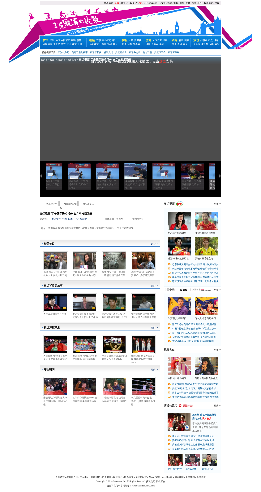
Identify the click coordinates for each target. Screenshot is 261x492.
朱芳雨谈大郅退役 (177, 318)
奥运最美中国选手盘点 (206, 378)
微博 (182, 3)
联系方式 (128, 477)
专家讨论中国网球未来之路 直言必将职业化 (194, 337)
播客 (175, 3)
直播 (139, 40)
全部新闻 (190, 477)
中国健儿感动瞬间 (177, 378)
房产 (157, 3)
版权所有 (160, 481)
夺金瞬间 (106, 40)
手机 (80, 44)
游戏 (148, 44)
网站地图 (179, 477)
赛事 (98, 40)
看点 (210, 40)
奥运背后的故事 (80, 52)
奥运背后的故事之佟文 (54, 313)
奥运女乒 (56, 219)
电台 (115, 44)
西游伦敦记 (63, 52)
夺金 (174, 44)
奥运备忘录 (134, 52)
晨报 (217, 44)
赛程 (124, 40)
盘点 (180, 44)
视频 (169, 3)
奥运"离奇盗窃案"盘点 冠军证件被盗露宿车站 (195, 384)
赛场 (181, 40)
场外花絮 (94, 44)
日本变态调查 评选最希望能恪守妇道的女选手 (195, 392)
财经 (141, 3)
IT (146, 3)
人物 (211, 44)
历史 (124, 44)
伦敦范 (204, 44)
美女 (185, 44)
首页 (45, 40)
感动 (114, 40)
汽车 (151, 3)
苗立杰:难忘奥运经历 (205, 318)
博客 (194, 3)
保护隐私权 (141, 477)
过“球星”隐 (207, 469)
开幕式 (56, 44)
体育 (123, 3)
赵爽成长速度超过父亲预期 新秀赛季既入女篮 (195, 277)
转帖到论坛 (89, 203)
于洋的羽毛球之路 (204, 258)
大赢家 (154, 44)
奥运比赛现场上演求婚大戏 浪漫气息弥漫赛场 (195, 397)
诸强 (73, 40)
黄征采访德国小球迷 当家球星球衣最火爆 (193, 440)
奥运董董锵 (173, 52)
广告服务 (106, 477)
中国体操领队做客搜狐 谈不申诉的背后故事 (194, 328)
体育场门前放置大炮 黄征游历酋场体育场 (193, 436)
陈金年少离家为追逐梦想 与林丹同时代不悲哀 (195, 273)
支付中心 (84, 477)
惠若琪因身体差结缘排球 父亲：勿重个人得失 (195, 281)
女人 (163, 3)
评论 (68, 44)
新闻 (117, 3)
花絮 (74, 44)
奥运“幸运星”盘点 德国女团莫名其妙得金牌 (194, 388)
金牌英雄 (47, 44)
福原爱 (83, 219)
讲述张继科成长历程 (178, 258)
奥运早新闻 (95, 52)
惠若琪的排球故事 (177, 233)
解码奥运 (108, 52)
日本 (70, 219)
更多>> (154, 243)
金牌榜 (132, 40)
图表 (186, 40)
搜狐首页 (108, 3)
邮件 (188, 3)
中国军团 (65, 40)
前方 (63, 44)
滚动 (52, 40)
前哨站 (203, 40)
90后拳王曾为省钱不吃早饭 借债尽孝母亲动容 (195, 268)
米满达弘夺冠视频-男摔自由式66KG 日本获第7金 (55, 401)
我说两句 (208, 3)
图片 (174, 40)
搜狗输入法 (72, 477)
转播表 (136, 44)
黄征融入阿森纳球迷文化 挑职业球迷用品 (193, 444)
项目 (79, 40)
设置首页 (60, 477)
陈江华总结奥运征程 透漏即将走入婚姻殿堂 (194, 324)
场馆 (130, 44)
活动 (165, 40)
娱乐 (132, 3)
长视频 (103, 44)
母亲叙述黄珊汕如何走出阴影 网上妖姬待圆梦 (195, 264)
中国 (64, 219)
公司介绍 (168, 477)
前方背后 (147, 52)
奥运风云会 (160, 52)
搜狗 (217, 3)
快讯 (57, 40)
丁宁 (76, 219)
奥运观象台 (121, 52)
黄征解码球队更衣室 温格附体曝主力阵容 (193, 448)
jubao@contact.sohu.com (143, 485)
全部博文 (201, 477)
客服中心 (117, 477)
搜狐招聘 (95, 477)
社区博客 (157, 40)
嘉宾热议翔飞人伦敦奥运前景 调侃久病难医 (194, 332)
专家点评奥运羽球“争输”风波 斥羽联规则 (193, 341)
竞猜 (161, 44)
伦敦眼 (196, 44)
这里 (162, 61)
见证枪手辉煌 (175, 469)
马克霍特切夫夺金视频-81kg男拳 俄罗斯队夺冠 (143, 401)
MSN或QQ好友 (68, 204)
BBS (200, 3)
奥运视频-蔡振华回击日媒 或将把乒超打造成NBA (143, 359)
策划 (196, 40)
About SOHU (155, 477)
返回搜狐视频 (242, 48)
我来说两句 (52, 203)
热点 (109, 44)
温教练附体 (190, 469)
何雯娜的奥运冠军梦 (205, 233)
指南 (216, 40)
